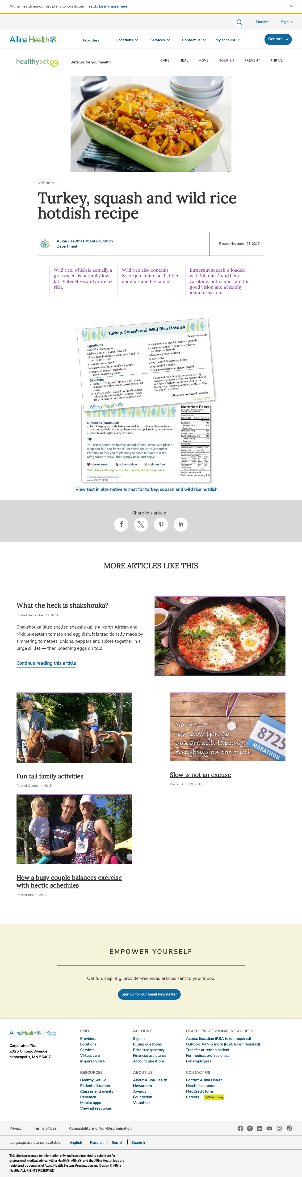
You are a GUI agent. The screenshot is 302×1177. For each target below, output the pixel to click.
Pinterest (289, 1128)
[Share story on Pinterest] (161, 525)
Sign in (287, 22)
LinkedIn (259, 1128)
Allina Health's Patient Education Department (85, 244)
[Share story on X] (141, 525)
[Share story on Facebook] (121, 525)
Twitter (250, 1128)
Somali (117, 1142)
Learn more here (113, 6)
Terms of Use (45, 1128)
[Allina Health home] (33, 40)
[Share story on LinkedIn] (181, 525)
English (76, 1142)
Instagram (279, 1128)
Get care (275, 38)
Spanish (138, 1142)
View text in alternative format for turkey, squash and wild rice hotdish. (147, 489)
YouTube (269, 1128)
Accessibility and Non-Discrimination (100, 1128)
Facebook (240, 1128)
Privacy (15, 1128)
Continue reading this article (46, 663)
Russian (97, 1142)
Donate (262, 22)
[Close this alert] (291, 6)
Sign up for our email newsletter (149, 994)
